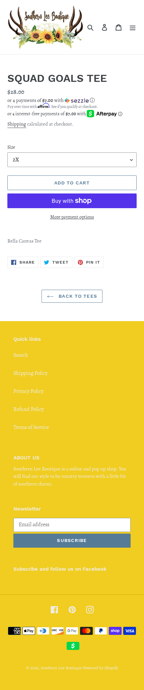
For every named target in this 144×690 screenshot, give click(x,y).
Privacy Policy (28, 391)
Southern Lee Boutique (61, 668)
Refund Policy (28, 409)
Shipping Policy (30, 373)
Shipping (16, 124)
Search (20, 355)
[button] (51, 100)
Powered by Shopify (100, 668)
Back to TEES (77, 296)
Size (11, 147)
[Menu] (133, 27)
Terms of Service (31, 427)
